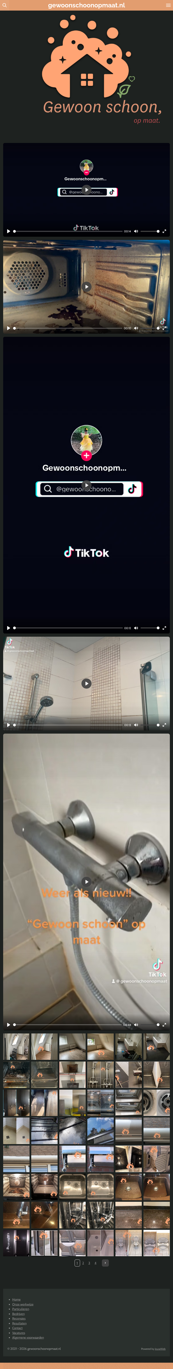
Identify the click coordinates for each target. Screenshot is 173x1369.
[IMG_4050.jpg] (129, 1215)
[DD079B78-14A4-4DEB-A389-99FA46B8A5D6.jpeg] (100, 1047)
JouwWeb (160, 1348)
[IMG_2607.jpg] (157, 1187)
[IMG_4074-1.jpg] (16, 1159)
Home (16, 1299)
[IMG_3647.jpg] (129, 1159)
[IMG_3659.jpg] (44, 1243)
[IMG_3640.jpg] (72, 1243)
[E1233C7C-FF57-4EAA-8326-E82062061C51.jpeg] (44, 1047)
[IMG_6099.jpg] (157, 1075)
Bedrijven (18, 1314)
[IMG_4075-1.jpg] (157, 1131)
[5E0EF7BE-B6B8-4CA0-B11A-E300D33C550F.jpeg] (157, 1047)
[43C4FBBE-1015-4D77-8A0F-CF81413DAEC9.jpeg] (16, 1075)
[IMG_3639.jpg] (157, 1243)
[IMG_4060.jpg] (44, 1131)
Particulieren (20, 1309)
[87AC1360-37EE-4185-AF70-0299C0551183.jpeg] (44, 1075)
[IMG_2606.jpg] (129, 1187)
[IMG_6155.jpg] (100, 1103)
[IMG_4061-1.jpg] (100, 1131)
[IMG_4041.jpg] (72, 1159)
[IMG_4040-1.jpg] (16, 1243)
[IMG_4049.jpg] (157, 1215)
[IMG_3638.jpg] (129, 1243)
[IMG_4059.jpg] (72, 1131)
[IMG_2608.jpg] (16, 1215)
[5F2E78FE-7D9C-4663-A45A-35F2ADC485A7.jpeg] (72, 1047)
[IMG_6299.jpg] (16, 1103)
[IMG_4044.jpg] (100, 1187)
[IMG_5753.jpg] (157, 1103)
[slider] (68, 231)
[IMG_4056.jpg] (16, 1187)
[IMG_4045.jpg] (72, 1215)
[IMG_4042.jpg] (100, 1159)
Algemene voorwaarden (28, 1337)
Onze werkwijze (23, 1304)
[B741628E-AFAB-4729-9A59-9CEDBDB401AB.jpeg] (129, 1047)
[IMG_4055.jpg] (44, 1187)
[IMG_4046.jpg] (100, 1215)
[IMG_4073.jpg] (129, 1131)
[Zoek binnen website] (4, 5)
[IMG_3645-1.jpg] (157, 1159)
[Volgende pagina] (105, 1263)
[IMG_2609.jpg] (44, 1215)
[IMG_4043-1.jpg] (72, 1187)
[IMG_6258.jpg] (100, 1075)
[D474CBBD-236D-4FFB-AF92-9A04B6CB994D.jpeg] (16, 1047)
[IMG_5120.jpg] (16, 1131)
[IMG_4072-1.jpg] (44, 1159)
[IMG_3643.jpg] (100, 1243)
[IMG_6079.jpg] (129, 1075)
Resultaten (19, 1323)
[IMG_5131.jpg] (72, 1103)
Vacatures (18, 1333)
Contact (17, 1328)
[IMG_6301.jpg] (44, 1103)
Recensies (19, 1318)
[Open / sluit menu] (168, 5)
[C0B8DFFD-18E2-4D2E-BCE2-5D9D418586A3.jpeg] (72, 1075)
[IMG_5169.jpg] (129, 1103)
